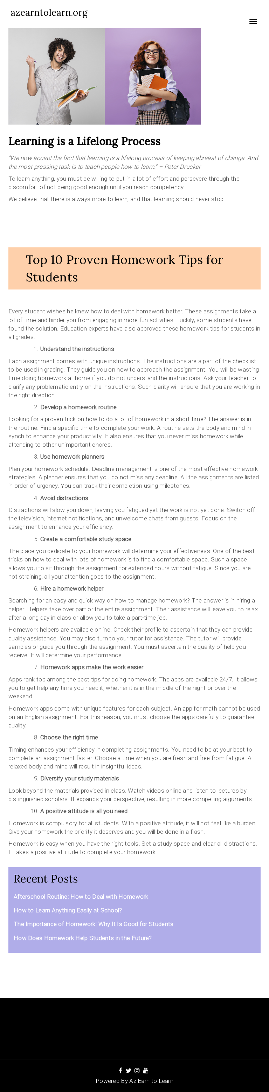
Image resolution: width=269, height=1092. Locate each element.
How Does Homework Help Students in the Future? (83, 937)
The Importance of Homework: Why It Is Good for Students (94, 923)
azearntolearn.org (49, 12)
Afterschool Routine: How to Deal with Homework (81, 896)
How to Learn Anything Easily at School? (68, 910)
